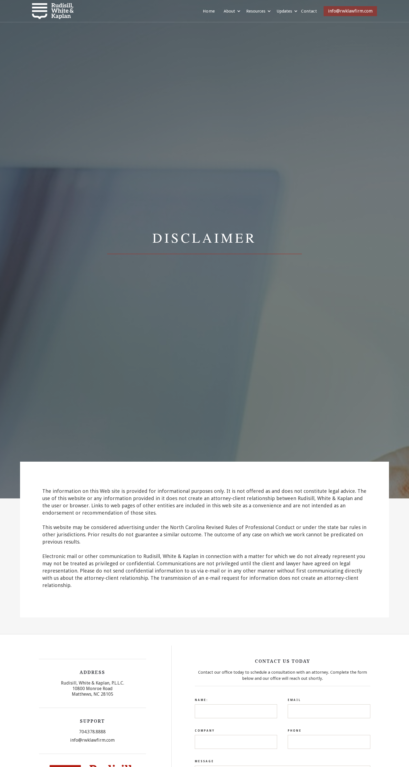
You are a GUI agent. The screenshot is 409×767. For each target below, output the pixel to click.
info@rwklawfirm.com (350, 11)
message (204, 761)
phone (295, 730)
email (294, 700)
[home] (53, 11)
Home (209, 11)
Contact (309, 11)
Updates (284, 11)
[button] (229, 11)
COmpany (205, 730)
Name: (201, 700)
